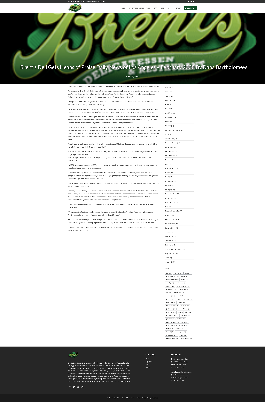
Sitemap (155, 398)
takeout (169, 332)
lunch (188, 312)
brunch (184, 280)
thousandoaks (171, 335)
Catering (168, 126)
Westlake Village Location (181, 372)
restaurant (183, 325)
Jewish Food (169, 198)
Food (167, 177)
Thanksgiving (181, 332)
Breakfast (168, 113)
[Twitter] (191, 1)
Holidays (168, 190)
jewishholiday (183, 309)
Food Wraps (169, 181)
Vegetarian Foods (171, 253)
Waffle (167, 258)
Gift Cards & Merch (136, 8)
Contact (148, 367)
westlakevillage (186, 338)
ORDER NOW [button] (189, 8)
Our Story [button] (165, 8)
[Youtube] (194, 1)
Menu (147, 359)
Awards (167, 96)
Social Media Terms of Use (131, 398)
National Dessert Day (172, 211)
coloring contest (183, 286)
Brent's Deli (182, 276)
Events (167, 173)
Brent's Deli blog (172, 280)
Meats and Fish (170, 202)
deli (168, 293)
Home (123, 8)
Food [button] (148, 8)
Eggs (166, 164)
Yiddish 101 (169, 262)
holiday (181, 302)
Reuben (169, 328)
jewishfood (170, 309)
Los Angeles (170, 312)
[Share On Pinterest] (11, 401)
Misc (166, 207)
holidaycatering (172, 306)
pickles (184, 322)
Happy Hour (187, 299)
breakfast (178, 273)
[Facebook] (188, 1)
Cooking (168, 134)
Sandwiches (169, 236)
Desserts (168, 160)
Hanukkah (168, 185)
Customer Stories (171, 143)
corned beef (171, 289)
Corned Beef (169, 139)
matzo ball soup (172, 315)
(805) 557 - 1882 (178, 380)
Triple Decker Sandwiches (173, 249)
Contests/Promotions (172, 130)
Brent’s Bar (169, 117)
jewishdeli (185, 306)
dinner (169, 299)
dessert (179, 296)
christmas (180, 283)
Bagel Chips (169, 100)
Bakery (167, 104)
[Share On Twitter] (8, 401)
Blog (166, 109)
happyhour (170, 302)
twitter (183, 335)
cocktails (170, 286)
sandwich (180, 328)
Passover (168, 215)
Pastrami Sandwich (171, 219)
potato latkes (171, 325)
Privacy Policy (146, 398)
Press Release (170, 224)
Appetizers (168, 92)
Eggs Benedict (170, 168)
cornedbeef (183, 289)
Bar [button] (155, 8)
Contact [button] (177, 8)
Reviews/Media (170, 228)
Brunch (167, 122)
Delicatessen (169, 151)
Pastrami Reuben (172, 322)
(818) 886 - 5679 (178, 367)
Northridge (185, 315)
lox (180, 312)
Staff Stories (169, 245)
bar (168, 273)
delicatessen (179, 293)
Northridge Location (179, 359)
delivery (169, 296)
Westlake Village (172, 338)
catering (170, 283)
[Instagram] (196, 1)
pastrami (181, 319)
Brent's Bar (170, 276)
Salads (167, 232)
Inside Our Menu (170, 194)
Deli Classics (169, 147)
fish (177, 299)
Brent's (188, 273)
